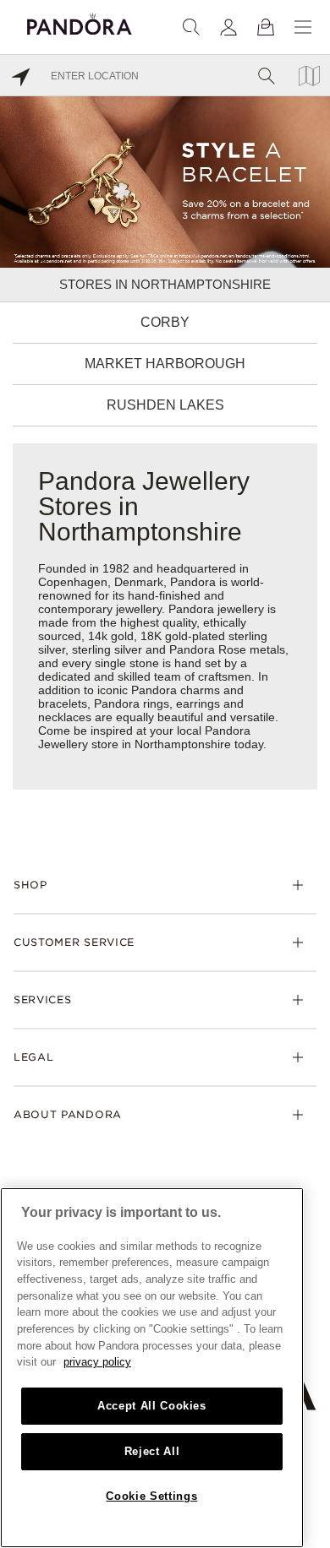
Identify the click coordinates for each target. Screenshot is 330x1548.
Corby (165, 322)
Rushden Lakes (165, 405)
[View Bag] (265, 27)
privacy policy (97, 1361)
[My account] (228, 27)
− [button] (307, 1533)
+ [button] (307, 1507)
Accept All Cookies (151, 1405)
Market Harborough (165, 363)
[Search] (191, 27)
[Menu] (303, 27)
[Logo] (79, 21)
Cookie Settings (151, 1496)
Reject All (152, 1451)
